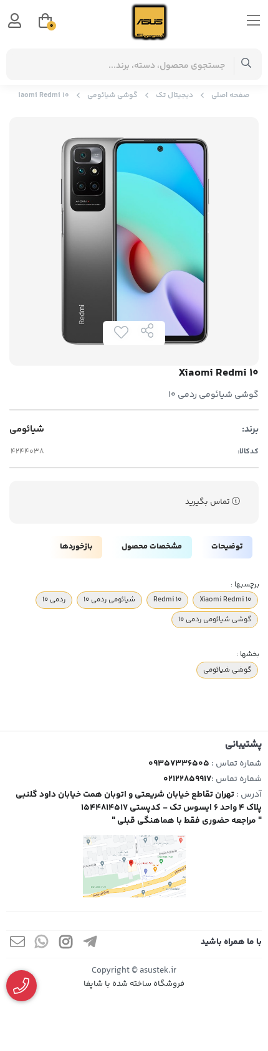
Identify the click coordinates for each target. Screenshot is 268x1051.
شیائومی (26, 430)
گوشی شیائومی (112, 95)
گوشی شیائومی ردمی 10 (214, 619)
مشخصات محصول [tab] (152, 546)
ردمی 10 (53, 599)
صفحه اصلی (230, 95)
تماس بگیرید (208, 502)
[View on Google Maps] (134, 866)
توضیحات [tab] (226, 546)
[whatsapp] (41, 944)
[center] (246, 64)
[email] (17, 944)
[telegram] (90, 944)
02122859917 (187, 779)
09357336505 (178, 764)
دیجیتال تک (174, 95)
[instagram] (66, 944)
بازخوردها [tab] (76, 546)
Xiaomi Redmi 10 (225, 599)
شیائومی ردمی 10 (109, 599)
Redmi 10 (167, 599)
